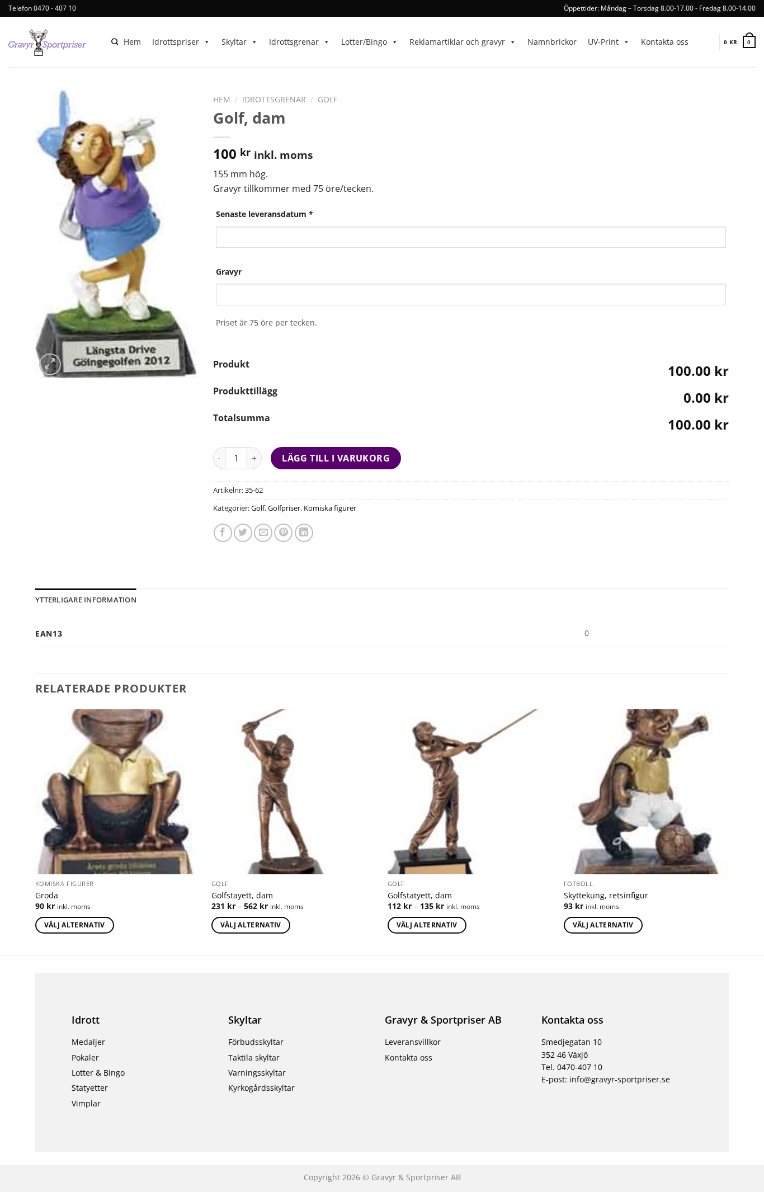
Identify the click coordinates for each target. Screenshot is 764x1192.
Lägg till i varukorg (336, 458)
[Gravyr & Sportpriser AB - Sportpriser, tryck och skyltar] (51, 42)
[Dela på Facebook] (223, 533)
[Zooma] (50, 364)
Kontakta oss (664, 41)
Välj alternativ (74, 925)
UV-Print (603, 41)
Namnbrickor (552, 41)
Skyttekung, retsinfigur (606, 896)
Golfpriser (284, 508)
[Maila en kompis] (263, 533)
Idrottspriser (175, 41)
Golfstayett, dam (242, 896)
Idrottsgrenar (294, 41)
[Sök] (114, 42)
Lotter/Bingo (364, 41)
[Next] (728, 831)
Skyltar (234, 41)
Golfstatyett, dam (420, 896)
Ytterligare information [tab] (85, 600)
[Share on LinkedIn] (304, 533)
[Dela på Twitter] (243, 533)
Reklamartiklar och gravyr (457, 41)
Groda (46, 896)
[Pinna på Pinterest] (283, 533)
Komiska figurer (330, 508)
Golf (327, 99)
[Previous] (35, 831)
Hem (132, 41)
